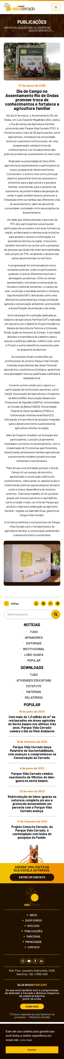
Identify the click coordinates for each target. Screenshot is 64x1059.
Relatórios (34, 697)
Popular (34, 660)
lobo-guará (33, 654)
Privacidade (33, 941)
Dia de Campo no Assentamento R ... (41, 29)
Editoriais (34, 643)
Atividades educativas (34, 680)
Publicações (20, 27)
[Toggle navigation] (56, 7)
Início (7, 27)
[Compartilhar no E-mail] (51, 603)
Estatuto (33, 686)
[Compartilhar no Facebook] (44, 603)
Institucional (34, 648)
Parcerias (33, 936)
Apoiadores (34, 637)
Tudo (34, 631)
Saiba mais (32, 1006)
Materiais (33, 691)
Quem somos (33, 920)
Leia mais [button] (26, 1040)
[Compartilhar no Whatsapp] (37, 603)
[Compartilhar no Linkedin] (57, 603)
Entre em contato (32, 877)
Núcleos (33, 925)
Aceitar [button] (32, 1049)
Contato (33, 947)
